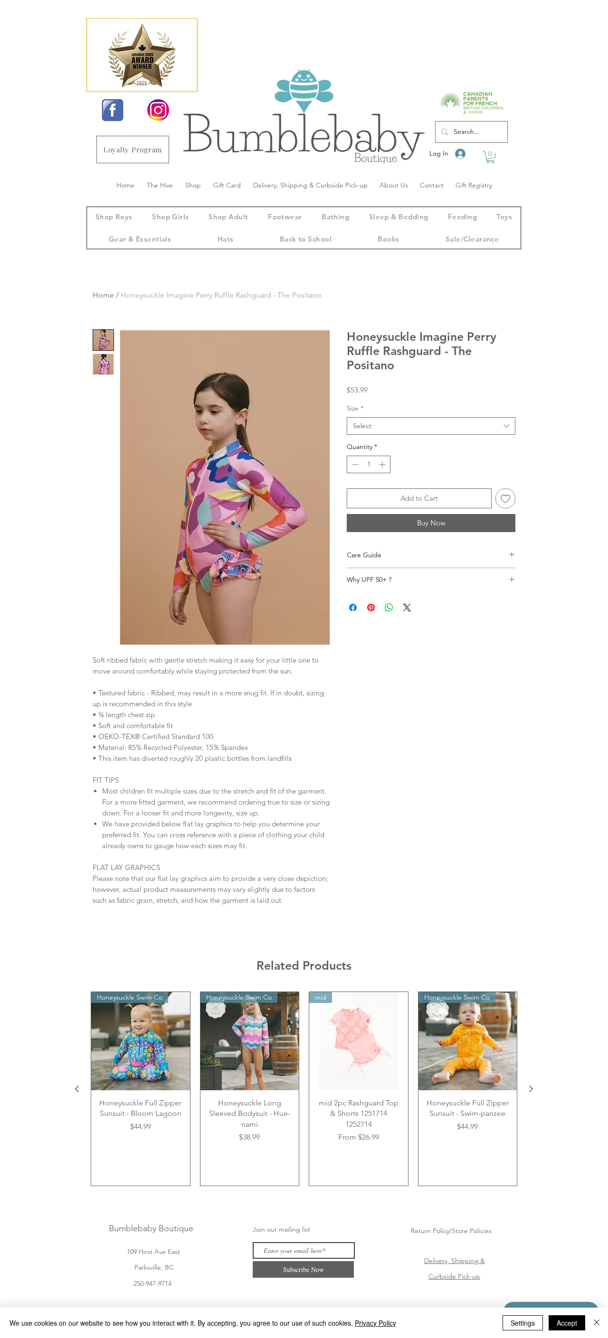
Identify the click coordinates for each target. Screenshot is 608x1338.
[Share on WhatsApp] (389, 607)
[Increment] (383, 464)
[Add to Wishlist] (505, 498)
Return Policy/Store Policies (451, 1230)
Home (103, 294)
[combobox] (431, 426)
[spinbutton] (368, 464)
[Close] (596, 1322)
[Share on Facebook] (353, 607)
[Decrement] (354, 464)
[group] (304, 1089)
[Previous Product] (77, 1089)
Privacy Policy (375, 1323)
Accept (567, 1323)
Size (355, 408)
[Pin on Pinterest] (371, 607)
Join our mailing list (281, 1229)
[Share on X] (407, 607)
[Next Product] (531, 1089)
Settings (523, 1323)
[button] (490, 157)
